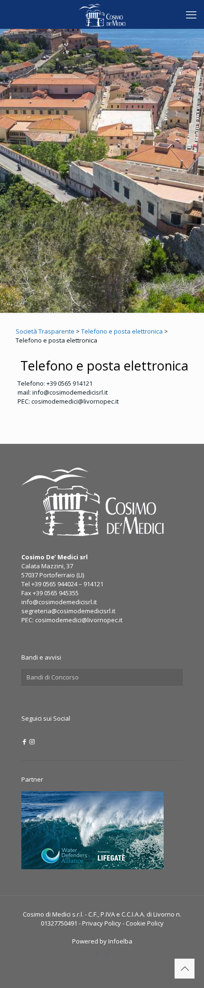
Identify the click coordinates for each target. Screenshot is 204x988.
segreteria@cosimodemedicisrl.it (68, 611)
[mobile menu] (191, 14)
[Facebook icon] (24, 741)
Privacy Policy (101, 923)
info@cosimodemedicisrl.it (59, 602)
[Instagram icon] (32, 741)
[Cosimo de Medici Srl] (102, 14)
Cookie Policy (145, 923)
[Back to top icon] (185, 969)
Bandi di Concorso (53, 677)
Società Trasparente (45, 331)
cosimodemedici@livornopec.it (78, 620)
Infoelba (120, 941)
